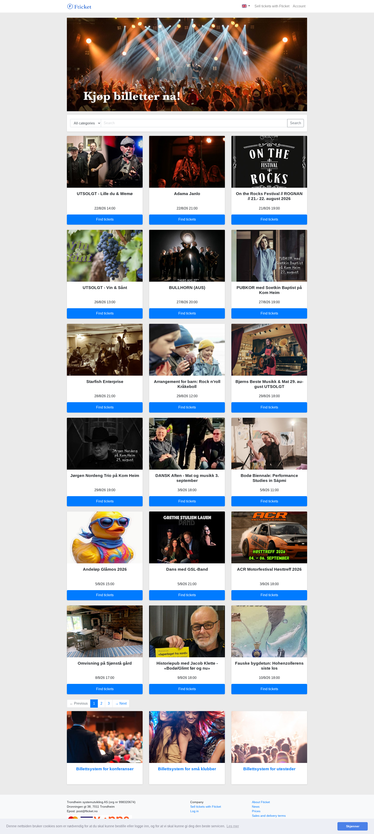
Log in (194, 811)
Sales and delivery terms (269, 815)
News (256, 806)
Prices (256, 811)
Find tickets (105, 219)
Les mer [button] (233, 826)
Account (299, 6)
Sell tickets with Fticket (272, 6)
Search (295, 123)
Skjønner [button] (352, 826)
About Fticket (261, 802)
